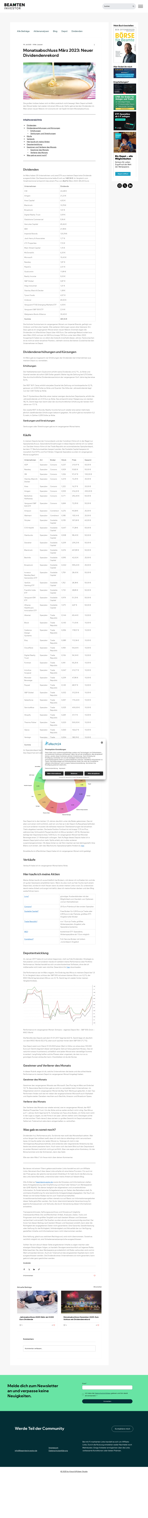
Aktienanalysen (41, 31)
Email (84, 1383)
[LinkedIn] (130, 185)
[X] (125, 185)
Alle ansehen (97, 1287)
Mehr (89, 31)
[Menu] (141, 6)
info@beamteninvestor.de (26, 1450)
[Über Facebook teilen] (24, 1269)
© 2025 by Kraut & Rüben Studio (74, 1471)
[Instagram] (119, 185)
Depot (64, 31)
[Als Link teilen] (39, 1269)
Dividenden (77, 31)
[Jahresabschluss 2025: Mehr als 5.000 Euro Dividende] (37, 1302)
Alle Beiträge (23, 31)
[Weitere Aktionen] (94, 44)
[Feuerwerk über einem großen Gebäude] (81, 1302)
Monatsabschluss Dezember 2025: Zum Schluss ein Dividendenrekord (81, 1318)
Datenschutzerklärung (58, 1450)
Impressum (53, 1447)
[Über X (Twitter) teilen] (29, 1269)
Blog (55, 31)
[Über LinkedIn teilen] (34, 1269)
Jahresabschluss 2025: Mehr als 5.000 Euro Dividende (37, 1318)
